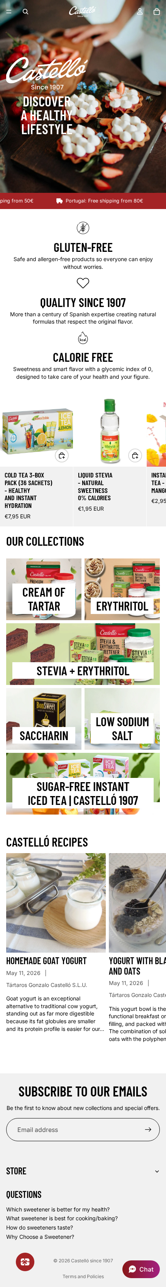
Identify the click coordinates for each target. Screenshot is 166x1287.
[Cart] (156, 11)
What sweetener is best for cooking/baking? (62, 1218)
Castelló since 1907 (92, 1260)
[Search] (25, 11)
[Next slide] (151, 459)
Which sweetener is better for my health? (58, 1209)
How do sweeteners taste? (39, 1227)
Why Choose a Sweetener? (40, 1236)
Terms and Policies (83, 1276)
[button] (141, 1269)
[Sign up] (148, 1130)
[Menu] (9, 11)
